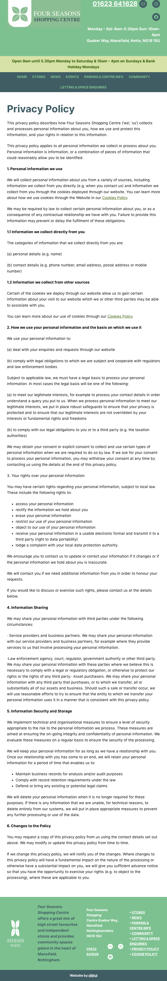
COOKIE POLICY (144, 954)
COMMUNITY (142, 933)
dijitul (93, 975)
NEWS (137, 918)
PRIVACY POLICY (145, 949)
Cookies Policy (114, 198)
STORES (138, 912)
